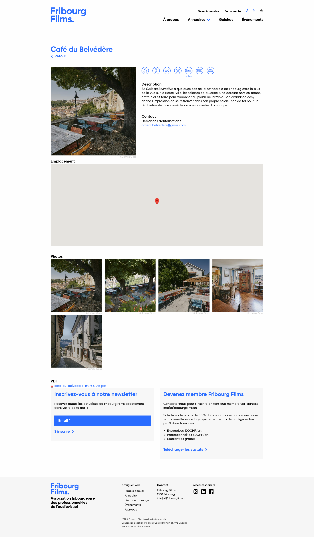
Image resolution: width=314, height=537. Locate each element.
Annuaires (197, 20)
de (261, 10)
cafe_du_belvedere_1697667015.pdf (80, 386)
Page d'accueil (134, 491)
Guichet (226, 20)
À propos (171, 20)
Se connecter (233, 11)
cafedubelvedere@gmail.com (164, 125)
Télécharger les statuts (183, 450)
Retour (60, 56)
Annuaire (131, 495)
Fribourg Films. (65, 489)
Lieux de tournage (137, 500)
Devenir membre (208, 11)
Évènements (133, 505)
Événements (252, 20)
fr (254, 10)
